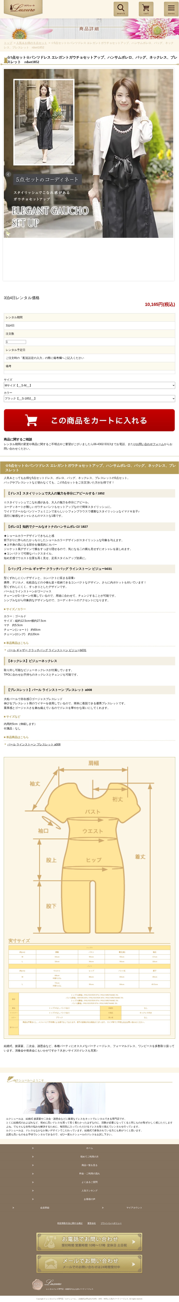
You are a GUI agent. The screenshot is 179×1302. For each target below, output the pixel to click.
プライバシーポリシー (111, 1223)
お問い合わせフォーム (150, 444)
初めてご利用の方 (89, 1156)
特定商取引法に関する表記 (70, 1223)
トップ (8, 42)
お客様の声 (89, 1199)
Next (170, 174)
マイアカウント (134, 1207)
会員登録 (44, 1207)
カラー (8, 392)
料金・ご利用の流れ (89, 1173)
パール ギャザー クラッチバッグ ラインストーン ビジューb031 (46, 650)
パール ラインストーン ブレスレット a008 (33, 744)
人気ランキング (90, 1190)
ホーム (89, 1148)
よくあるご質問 (90, 1182)
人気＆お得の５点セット (31, 42)
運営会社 (91, 1223)
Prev (8, 174)
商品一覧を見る (90, 1165)
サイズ (8, 379)
